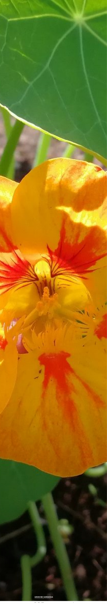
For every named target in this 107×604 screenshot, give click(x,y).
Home (35, 602)
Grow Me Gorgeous (44, 597)
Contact (42, 602)
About (39, 602)
